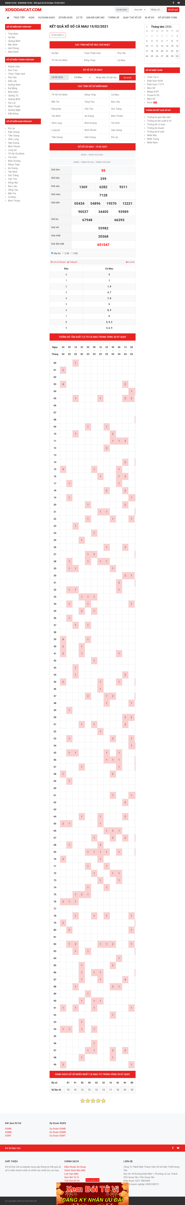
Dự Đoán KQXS (46, 17)
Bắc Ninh (12, 44)
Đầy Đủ (57, 253)
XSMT (8, 1135)
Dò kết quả (173, 10)
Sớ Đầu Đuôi (65, 17)
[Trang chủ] (8, 17)
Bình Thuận (14, 200)
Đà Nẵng (12, 88)
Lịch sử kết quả (58, 262)
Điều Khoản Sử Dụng (75, 1167)
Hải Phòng (13, 48)
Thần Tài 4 (153, 77)
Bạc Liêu (12, 186)
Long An (12, 150)
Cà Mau (12, 197)
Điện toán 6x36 (155, 80)
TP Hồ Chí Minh (16, 153)
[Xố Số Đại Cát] (23, 9)
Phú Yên (12, 77)
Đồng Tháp (14, 164)
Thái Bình (13, 33)
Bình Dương (14, 161)
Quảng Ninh (14, 41)
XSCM (83, 155)
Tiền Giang (14, 135)
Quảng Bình (14, 99)
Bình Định (13, 92)
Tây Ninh (12, 171)
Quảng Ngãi (14, 110)
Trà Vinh (12, 157)
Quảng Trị (13, 95)
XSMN (76, 162)
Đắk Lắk (12, 81)
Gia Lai (11, 102)
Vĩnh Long (13, 139)
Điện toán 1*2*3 (155, 84)
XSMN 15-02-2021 (103, 162)
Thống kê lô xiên (155, 131)
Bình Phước (14, 146)
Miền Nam (152, 142)
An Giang (13, 168)
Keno (151, 102)
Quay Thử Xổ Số (132, 17)
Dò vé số (127, 78)
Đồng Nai (13, 182)
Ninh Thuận (14, 106)
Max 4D (151, 88)
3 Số (75, 253)
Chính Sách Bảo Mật (74, 1170)
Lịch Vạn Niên (71, 1173)
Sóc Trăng (13, 175)
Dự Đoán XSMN (58, 1132)
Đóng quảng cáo (92, 1180)
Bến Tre (12, 193)
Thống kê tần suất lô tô (159, 120)
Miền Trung (153, 139)
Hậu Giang (13, 142)
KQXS (32, 17)
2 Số (67, 253)
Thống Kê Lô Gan (156, 124)
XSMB (8, 1128)
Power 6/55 (153, 95)
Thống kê (73, 262)
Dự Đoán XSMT (58, 1135)
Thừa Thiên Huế (16, 73)
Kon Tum (13, 70)
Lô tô (79, 17)
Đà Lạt (12, 128)
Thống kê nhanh (155, 128)
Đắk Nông (13, 113)
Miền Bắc (152, 135)
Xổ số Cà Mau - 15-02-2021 (92, 146)
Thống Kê (113, 17)
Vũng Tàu (13, 189)
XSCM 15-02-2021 (95, 155)
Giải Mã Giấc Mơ (95, 17)
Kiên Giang (14, 132)
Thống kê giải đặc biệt (158, 117)
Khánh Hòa (14, 66)
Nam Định (13, 51)
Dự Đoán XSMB (58, 1128)
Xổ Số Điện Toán (167, 17)
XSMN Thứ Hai (87, 162)
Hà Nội (11, 37)
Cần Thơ (12, 179)
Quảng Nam (14, 84)
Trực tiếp (19, 17)
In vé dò (149, 17)
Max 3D (151, 98)
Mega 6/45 (153, 91)
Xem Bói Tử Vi (71, 1177)
